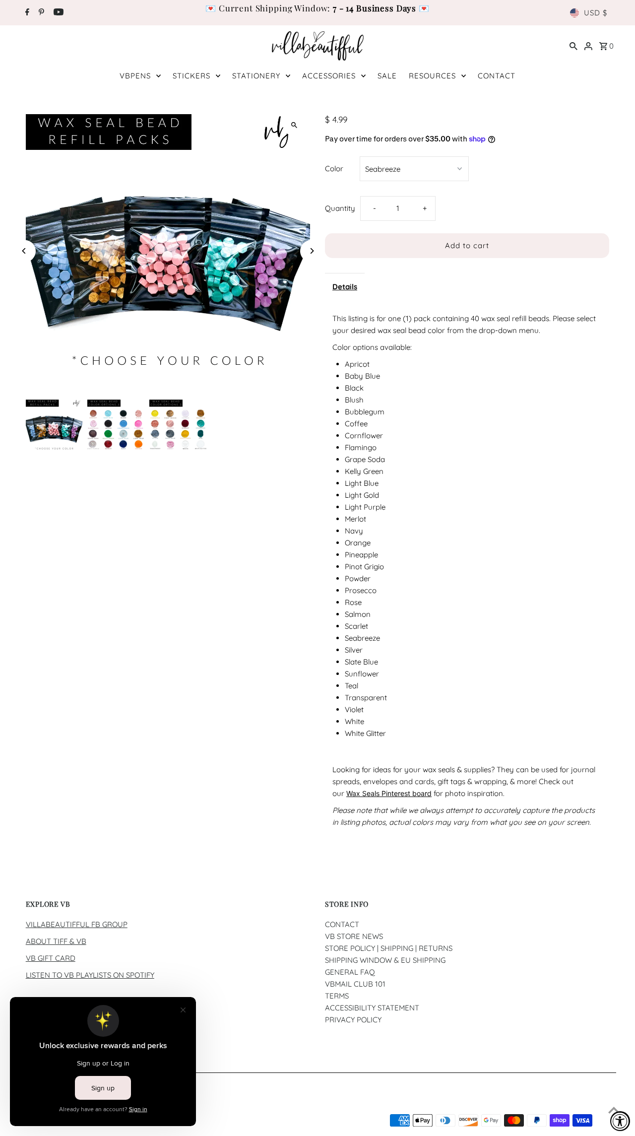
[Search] (573, 46)
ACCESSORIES (329, 75)
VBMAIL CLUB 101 (355, 984)
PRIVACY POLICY (353, 1019)
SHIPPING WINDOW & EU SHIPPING (385, 960)
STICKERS (191, 75)
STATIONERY (256, 75)
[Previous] (24, 251)
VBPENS (135, 75)
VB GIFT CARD (50, 958)
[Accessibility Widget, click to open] (620, 1121)
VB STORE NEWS (354, 936)
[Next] (311, 251)
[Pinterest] (40, 13)
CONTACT (496, 75)
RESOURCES (432, 75)
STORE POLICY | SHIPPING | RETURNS (388, 948)
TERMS (337, 996)
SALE (387, 75)
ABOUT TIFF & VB (56, 941)
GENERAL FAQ (350, 972)
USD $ (595, 12)
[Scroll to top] (614, 1110)
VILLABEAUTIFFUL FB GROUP (76, 924)
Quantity (340, 208)
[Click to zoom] (294, 125)
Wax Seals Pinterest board (389, 793)
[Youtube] (57, 13)
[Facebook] (26, 13)
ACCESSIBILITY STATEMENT (372, 1007)
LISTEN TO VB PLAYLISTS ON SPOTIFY (90, 975)
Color (334, 168)
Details (344, 286)
